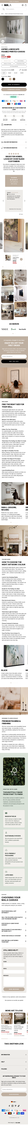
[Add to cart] (21, 259)
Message (5, 975)
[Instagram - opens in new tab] (12, 1106)
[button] (14, 9)
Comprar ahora (14, 89)
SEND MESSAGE (14, 989)
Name (5, 961)
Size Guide (24, 69)
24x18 (3, 73)
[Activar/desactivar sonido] (21, 249)
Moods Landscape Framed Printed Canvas (18, 1028)
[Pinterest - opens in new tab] (15, 1106)
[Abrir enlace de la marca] (4, 329)
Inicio (2, 13)
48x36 (21, 73)
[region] (14, 200)
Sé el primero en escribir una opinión (14, 1000)
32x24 (9, 73)
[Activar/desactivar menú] (2, 5)
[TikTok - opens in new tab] (19, 1106)
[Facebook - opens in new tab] (9, 1106)
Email (5, 968)
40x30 (15, 73)
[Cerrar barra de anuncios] (26, 1)
